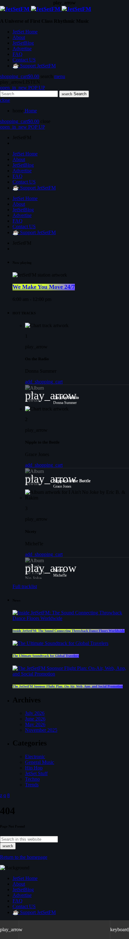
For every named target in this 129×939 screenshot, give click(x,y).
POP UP (22, 87)
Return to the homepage (23, 857)
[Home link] (45, 9)
